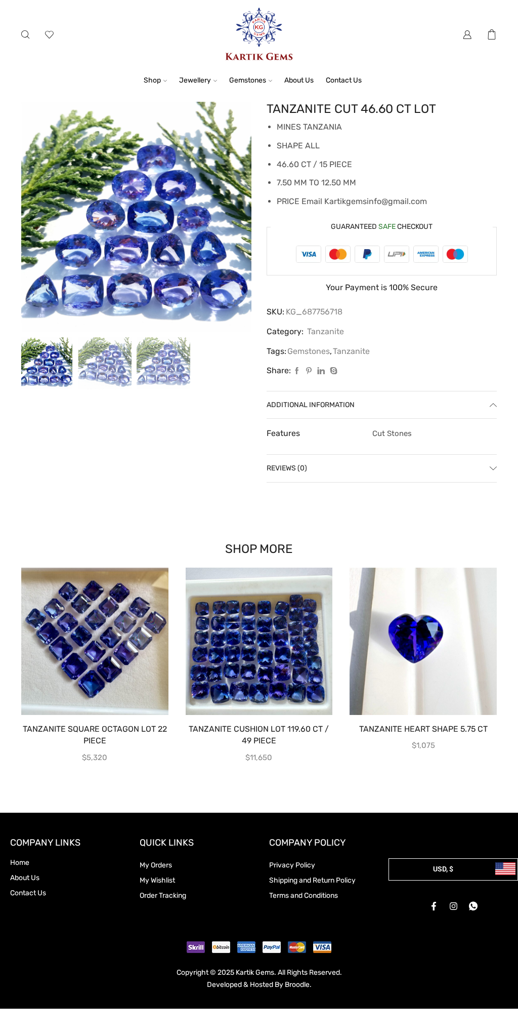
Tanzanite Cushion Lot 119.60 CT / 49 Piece (259, 735)
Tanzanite (325, 331)
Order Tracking (163, 895)
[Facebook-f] (433, 906)
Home (19, 862)
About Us (299, 80)
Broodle (297, 984)
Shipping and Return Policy (312, 880)
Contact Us (344, 80)
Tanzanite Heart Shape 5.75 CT (423, 729)
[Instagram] (453, 906)
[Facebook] (297, 371)
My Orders (156, 865)
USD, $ (443, 869)
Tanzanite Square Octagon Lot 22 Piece (95, 735)
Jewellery (195, 80)
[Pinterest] (309, 371)
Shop (152, 80)
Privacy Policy (292, 865)
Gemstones (247, 80)
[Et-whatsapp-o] (473, 906)
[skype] (332, 371)
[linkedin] (321, 371)
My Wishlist (157, 880)
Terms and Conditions (303, 895)
